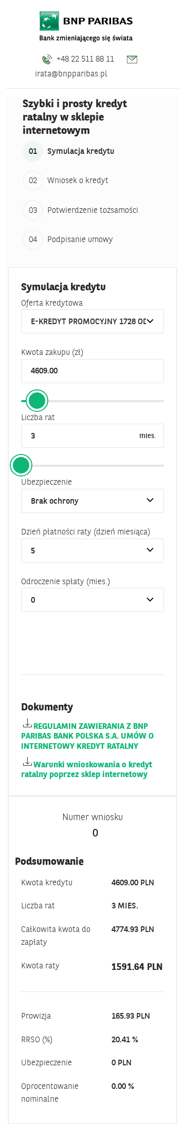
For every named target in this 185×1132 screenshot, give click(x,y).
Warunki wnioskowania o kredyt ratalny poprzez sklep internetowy (86, 769)
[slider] (37, 400)
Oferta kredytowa (52, 302)
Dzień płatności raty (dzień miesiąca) (85, 531)
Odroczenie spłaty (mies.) (65, 581)
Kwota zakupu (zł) (52, 352)
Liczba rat (38, 417)
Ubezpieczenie (46, 481)
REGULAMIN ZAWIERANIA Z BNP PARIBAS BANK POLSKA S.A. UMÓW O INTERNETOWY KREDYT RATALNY (87, 735)
